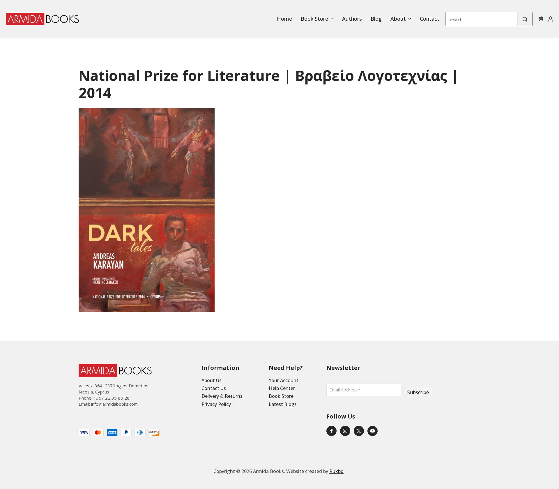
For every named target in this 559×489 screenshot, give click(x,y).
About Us (211, 380)
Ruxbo (336, 471)
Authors (352, 19)
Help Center (282, 388)
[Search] (525, 19)
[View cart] (541, 19)
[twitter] (359, 431)
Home (284, 19)
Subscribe (418, 392)
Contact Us (213, 388)
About (398, 19)
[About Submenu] (408, 19)
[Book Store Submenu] (330, 19)
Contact (429, 19)
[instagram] (345, 431)
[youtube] (372, 431)
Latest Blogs (283, 404)
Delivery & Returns (222, 396)
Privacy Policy (216, 404)
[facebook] (331, 431)
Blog (376, 19)
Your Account (283, 380)
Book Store (314, 19)
